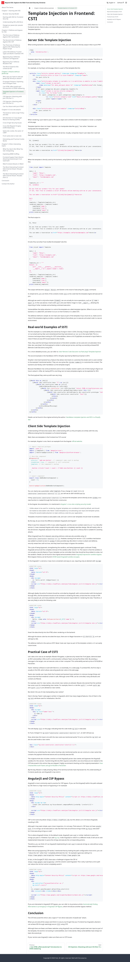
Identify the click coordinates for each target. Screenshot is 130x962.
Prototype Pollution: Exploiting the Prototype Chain (13, 82)
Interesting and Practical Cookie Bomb (13, 140)
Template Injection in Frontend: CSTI (13, 92)
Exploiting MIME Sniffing (11, 154)
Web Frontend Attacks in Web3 (13, 164)
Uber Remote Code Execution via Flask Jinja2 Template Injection (80, 352)
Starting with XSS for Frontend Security (13, 18)
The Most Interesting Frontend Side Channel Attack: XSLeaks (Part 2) (13, 175)
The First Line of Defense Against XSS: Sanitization (11, 36)
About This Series (7, 7)
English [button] (111, 3)
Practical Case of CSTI (112, 17)
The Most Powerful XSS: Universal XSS (11, 67)
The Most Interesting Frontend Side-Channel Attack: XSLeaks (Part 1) (13, 169)
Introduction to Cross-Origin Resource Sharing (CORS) (12, 119)
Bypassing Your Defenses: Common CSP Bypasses (11, 58)
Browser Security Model (11, 14)
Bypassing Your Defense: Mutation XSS (11, 62)
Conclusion (5, 181)
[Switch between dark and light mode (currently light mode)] (126, 2)
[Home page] (29, 8)
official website (77, 441)
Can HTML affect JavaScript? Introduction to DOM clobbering (14, 87)
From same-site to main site (12, 136)
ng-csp (57, 838)
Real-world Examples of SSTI (114, 11)
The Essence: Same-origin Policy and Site (13, 114)
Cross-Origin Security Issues (12, 123)
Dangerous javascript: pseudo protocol (13, 26)
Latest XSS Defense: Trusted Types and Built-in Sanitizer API (13, 53)
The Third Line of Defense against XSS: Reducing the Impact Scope (11, 47)
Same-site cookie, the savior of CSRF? (13, 132)
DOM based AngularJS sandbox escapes (66, 557)
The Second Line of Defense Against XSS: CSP (12, 41)
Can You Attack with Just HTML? (13, 106)
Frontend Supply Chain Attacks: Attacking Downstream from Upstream (13, 159)
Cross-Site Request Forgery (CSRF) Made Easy (12, 127)
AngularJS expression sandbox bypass (89, 554)
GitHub (119, 3)
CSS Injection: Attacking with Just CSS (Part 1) (12, 97)
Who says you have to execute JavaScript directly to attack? (13, 77)
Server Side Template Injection (115, 9)
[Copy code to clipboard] (100, 49)
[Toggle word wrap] (97, 73)
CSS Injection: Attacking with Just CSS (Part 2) (12, 102)
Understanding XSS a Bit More (13, 22)
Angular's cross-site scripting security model (76, 504)
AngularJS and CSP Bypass (114, 19)
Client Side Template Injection (115, 14)
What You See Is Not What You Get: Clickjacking (13, 150)
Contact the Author (8, 184)
